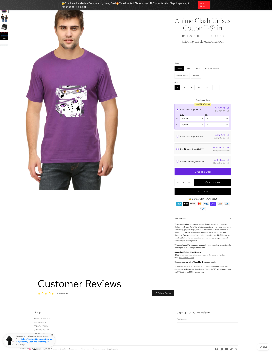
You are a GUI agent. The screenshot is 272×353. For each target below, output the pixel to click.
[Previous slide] (13, 95)
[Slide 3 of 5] (4, 27)
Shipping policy (113, 349)
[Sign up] (235, 319)
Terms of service (99, 349)
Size (206, 115)
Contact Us (39, 334)
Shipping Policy (41, 330)
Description (180, 218)
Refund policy (41, 322)
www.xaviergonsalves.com (191, 255)
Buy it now (203, 191)
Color (182, 115)
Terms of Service (42, 319)
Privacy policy (86, 349)
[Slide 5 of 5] (4, 45)
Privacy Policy (41, 326)
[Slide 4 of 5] (4, 36)
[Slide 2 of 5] (4, 18)
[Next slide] (133, 95)
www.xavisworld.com (186, 257)
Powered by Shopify (58, 349)
